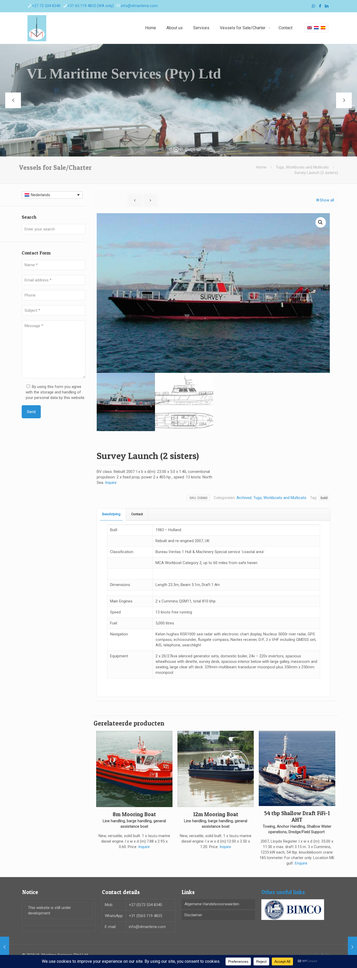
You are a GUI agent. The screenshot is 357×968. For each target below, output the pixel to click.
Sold (323, 498)
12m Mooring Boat (215, 814)
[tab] (111, 514)
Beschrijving (111, 514)
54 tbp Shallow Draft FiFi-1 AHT (297, 816)
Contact (137, 514)
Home (261, 167)
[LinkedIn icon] (327, 6)
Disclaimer (193, 915)
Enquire (301, 863)
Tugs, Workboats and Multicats (302, 167)
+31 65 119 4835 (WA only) (90, 5)
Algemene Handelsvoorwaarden (212, 904)
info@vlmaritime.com (139, 5)
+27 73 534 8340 (46, 5)
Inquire (111, 482)
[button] (320, 222)
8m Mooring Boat (134, 814)
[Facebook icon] (320, 6)
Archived (244, 497)
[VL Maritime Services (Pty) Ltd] (36, 28)
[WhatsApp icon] (313, 6)
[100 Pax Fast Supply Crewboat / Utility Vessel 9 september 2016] (352, 947)
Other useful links (283, 892)
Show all (327, 200)
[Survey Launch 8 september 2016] (4, 947)
